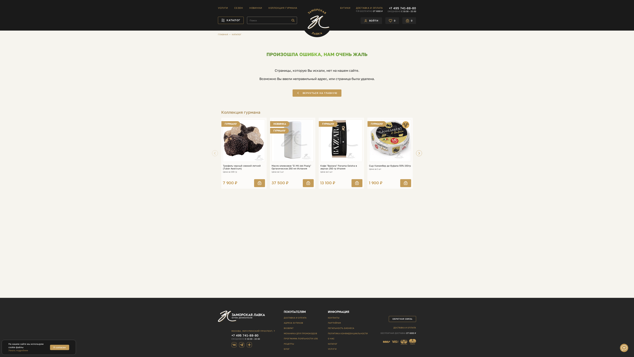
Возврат (288, 328)
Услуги (223, 8)
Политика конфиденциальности (348, 333)
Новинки (255, 8)
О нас (331, 338)
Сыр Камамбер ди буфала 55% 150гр (390, 165)
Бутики (345, 8)
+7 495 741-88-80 (402, 8)
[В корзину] (259, 183)
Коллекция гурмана (282, 8)
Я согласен (59, 347)
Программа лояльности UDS (301, 338)
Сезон (238, 8)
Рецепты (289, 344)
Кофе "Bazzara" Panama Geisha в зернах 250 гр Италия (338, 167)
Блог (287, 349)
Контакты (334, 318)
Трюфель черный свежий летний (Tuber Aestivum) (242, 167)
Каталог (332, 344)
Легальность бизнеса (341, 328)
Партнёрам (334, 323)
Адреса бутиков (293, 323)
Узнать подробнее (18, 350)
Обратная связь (402, 319)
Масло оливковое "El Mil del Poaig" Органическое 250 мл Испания (291, 167)
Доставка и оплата (369, 8)
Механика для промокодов (300, 333)
